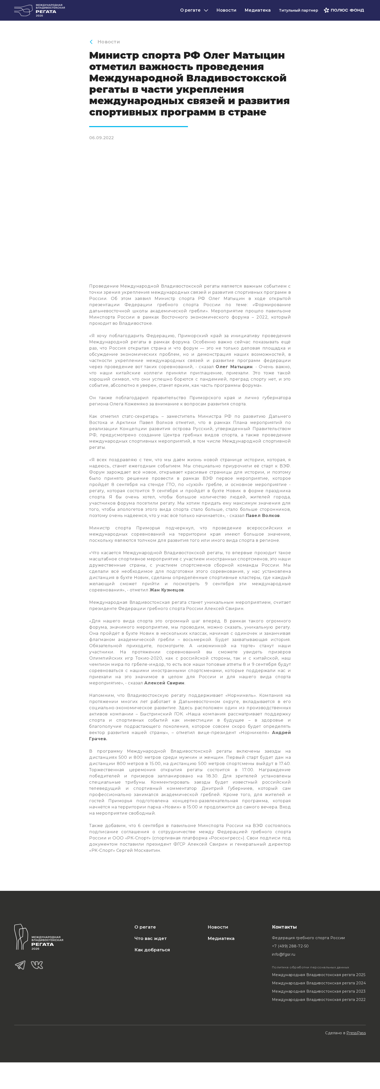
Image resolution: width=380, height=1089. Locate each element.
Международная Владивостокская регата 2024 (319, 983)
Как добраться (152, 949)
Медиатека (258, 10)
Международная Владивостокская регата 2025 (319, 974)
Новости (226, 10)
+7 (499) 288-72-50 (290, 946)
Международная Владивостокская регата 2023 (319, 991)
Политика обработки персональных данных (310, 967)
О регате (145, 927)
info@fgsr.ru (283, 954)
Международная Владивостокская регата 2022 (319, 999)
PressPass (356, 1033)
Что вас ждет (150, 938)
